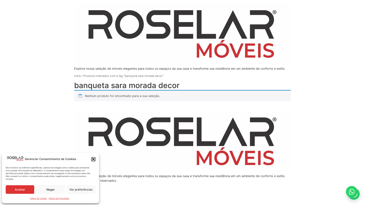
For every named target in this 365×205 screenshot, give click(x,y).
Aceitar (20, 189)
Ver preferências (81, 189)
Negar (50, 189)
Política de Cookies (38, 198)
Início (77, 76)
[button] (93, 159)
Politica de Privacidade (59, 198)
